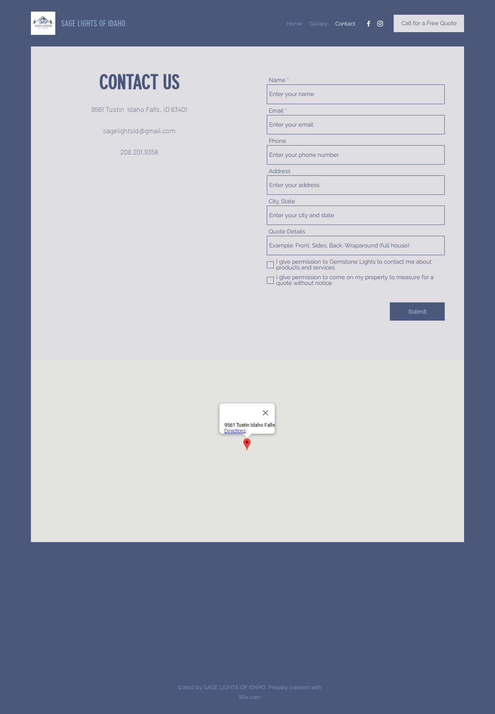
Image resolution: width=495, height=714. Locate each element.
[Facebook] (368, 23)
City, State (282, 201)
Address (279, 171)
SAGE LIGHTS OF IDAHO (93, 23)
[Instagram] (380, 23)
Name (277, 80)
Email (276, 111)
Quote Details (287, 232)
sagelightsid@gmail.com (139, 130)
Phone (277, 141)
